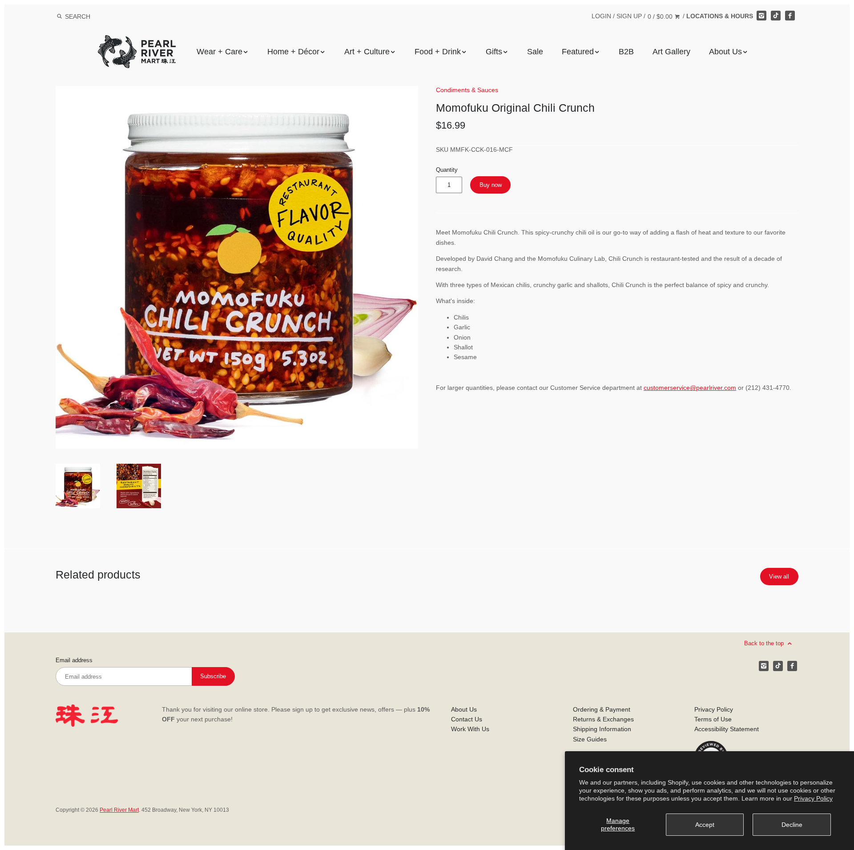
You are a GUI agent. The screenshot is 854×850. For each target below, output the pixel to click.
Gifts (494, 51)
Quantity (447, 170)
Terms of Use (713, 719)
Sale (535, 51)
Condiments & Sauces (467, 89)
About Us (725, 51)
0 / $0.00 (661, 16)
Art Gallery (671, 51)
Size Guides (590, 739)
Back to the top (765, 643)
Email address (74, 660)
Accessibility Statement (726, 729)
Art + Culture (367, 51)
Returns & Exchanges (603, 719)
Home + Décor (293, 51)
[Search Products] (59, 16)
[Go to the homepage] (137, 41)
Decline (791, 824)
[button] (237, 267)
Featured (578, 51)
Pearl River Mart (119, 810)
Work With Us (470, 729)
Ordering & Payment (601, 709)
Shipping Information (602, 729)
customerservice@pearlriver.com (690, 387)
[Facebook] (790, 15)
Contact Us (466, 719)
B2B (626, 51)
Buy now (490, 185)
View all (779, 576)
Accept (704, 824)
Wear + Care (219, 51)
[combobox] (89, 16)
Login (601, 16)
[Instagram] (761, 15)
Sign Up (629, 16)
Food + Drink (438, 51)
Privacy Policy (813, 798)
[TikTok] (776, 15)
